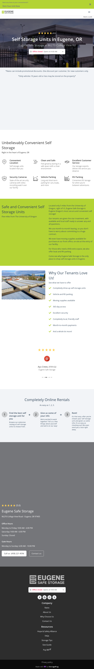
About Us (47, 612)
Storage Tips (47, 640)
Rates (47, 607)
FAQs (47, 636)
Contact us (36, 553)
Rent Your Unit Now (11, 6)
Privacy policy (47, 662)
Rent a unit (87, 17)
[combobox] (47, 51)
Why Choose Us (47, 616)
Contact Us (47, 621)
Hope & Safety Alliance (47, 631)
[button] (42, 377)
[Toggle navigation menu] (90, 11)
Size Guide (47, 645)
